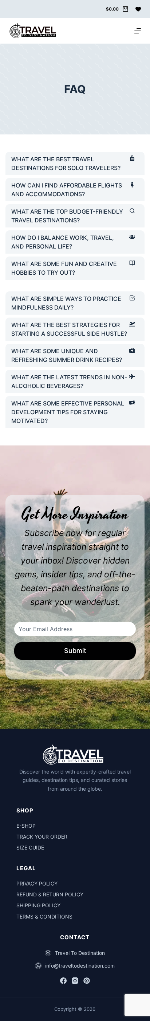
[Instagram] (75, 980)
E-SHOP (26, 826)
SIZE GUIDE (30, 847)
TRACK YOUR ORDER (41, 837)
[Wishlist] (138, 9)
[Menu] (137, 31)
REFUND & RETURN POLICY (49, 894)
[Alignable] (86, 980)
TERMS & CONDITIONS (44, 916)
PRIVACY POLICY (37, 883)
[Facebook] (63, 980)
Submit (75, 650)
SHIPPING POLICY (38, 905)
